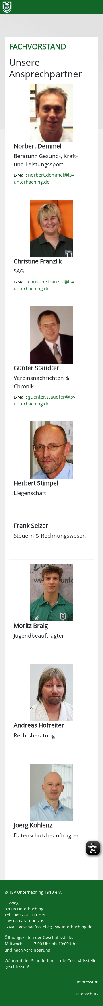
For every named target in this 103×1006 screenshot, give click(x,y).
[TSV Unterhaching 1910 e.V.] (7, 7)
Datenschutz (86, 994)
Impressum (87, 982)
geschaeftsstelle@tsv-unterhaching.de (55, 927)
